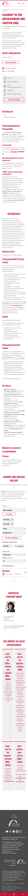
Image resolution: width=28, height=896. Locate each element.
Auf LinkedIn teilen (10, 68)
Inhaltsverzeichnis (11, 889)
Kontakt (3, 886)
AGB (14, 886)
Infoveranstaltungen (10, 62)
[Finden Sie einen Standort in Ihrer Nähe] (4, 894)
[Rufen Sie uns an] (23, 894)
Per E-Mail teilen (9, 71)
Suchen (19, 3)
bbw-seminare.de (5, 9)
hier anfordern (8, 57)
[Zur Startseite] (4, 3)
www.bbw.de (12, 865)
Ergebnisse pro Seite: (7, 558)
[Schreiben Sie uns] (14, 894)
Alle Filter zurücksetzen (11, 538)
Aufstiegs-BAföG (14, 149)
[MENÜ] (23, 3)
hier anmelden (18, 255)
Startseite (4, 889)
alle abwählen (20, 546)
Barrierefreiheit (17, 888)
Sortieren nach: (6, 551)
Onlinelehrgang (16, 305)
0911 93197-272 (14, 628)
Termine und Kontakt (14, 99)
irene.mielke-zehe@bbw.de (16, 626)
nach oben (14, 817)
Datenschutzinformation (7, 888)
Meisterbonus (8, 188)
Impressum (9, 886)
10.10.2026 (6, 546)
